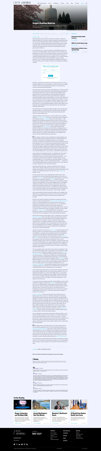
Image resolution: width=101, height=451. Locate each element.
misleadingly (47, 118)
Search (49, 3)
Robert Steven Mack (18, 411)
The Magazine (55, 3)
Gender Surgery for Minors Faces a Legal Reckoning (79, 49)
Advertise (77, 432)
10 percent (64, 236)
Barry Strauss (35, 411)
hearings (52, 282)
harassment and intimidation (39, 264)
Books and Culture (53, 436)
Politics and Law (47, 33)
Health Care (42, 33)
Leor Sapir (35, 20)
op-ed (41, 209)
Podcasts (62, 3)
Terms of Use (78, 436)
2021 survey (53, 230)
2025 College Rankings (41, 3)
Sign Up (50, 75)
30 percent (36, 237)
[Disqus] (50, 379)
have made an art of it (41, 117)
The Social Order (54, 33)
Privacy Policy (56, 77)
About (72, 3)
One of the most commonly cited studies (59, 200)
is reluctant (61, 258)
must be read (40, 177)
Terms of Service (50, 78)
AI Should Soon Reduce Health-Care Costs (79, 37)
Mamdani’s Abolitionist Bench (59, 414)
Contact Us (65, 440)
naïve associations (47, 126)
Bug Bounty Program (79, 438)
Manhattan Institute (79, 434)
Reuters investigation (38, 294)
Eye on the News (56, 423)
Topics (67, 3)
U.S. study (53, 179)
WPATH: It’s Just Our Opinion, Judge (79, 43)
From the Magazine (37, 423)
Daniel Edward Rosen (59, 411)
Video (51, 438)
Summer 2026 (46, 423)
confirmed (61, 170)
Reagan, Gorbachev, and (21, 414)
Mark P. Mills (73, 411)
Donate (82, 3)
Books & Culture (18, 423)
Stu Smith (53, 411)
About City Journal (66, 430)
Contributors (65, 433)
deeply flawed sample (37, 216)
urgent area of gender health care (40, 328)
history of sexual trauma (61, 336)
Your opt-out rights (84, 448)
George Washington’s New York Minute (40, 414)
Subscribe (77, 3)
